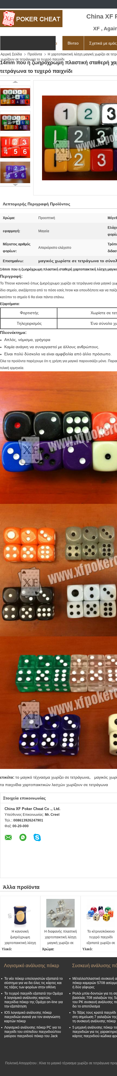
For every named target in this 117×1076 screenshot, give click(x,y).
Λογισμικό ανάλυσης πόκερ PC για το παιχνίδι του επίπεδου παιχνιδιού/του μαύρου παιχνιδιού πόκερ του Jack (32, 1031)
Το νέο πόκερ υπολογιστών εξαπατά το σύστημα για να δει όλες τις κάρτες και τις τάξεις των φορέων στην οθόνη (33, 983)
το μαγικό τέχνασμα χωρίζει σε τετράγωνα (52, 777)
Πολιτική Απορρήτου (21, 1063)
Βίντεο (73, 43)
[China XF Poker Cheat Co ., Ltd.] (31, 18)
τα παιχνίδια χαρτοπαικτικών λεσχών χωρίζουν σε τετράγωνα (54, 784)
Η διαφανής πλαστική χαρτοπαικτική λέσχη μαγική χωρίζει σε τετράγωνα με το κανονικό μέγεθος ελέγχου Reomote (60, 937)
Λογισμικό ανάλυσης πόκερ (31, 965)
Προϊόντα (35, 54)
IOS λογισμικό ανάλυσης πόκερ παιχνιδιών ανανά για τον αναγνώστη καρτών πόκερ (32, 1017)
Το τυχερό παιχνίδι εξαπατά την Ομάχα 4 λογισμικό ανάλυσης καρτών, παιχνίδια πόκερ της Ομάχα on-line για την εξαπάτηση (33, 999)
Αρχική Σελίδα (11, 54)
